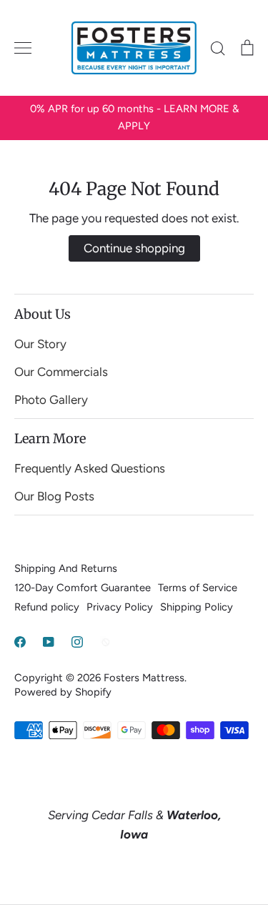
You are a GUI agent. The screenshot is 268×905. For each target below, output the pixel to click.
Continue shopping (134, 248)
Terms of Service (197, 587)
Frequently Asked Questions (89, 468)
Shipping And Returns (65, 568)
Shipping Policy (196, 606)
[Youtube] (48, 642)
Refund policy (46, 606)
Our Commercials (61, 372)
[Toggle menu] (23, 48)
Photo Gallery (51, 399)
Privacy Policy (119, 606)
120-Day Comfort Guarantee (82, 587)
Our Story (40, 344)
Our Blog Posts (54, 496)
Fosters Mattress (144, 677)
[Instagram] (77, 642)
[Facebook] (20, 642)
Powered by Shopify (62, 692)
